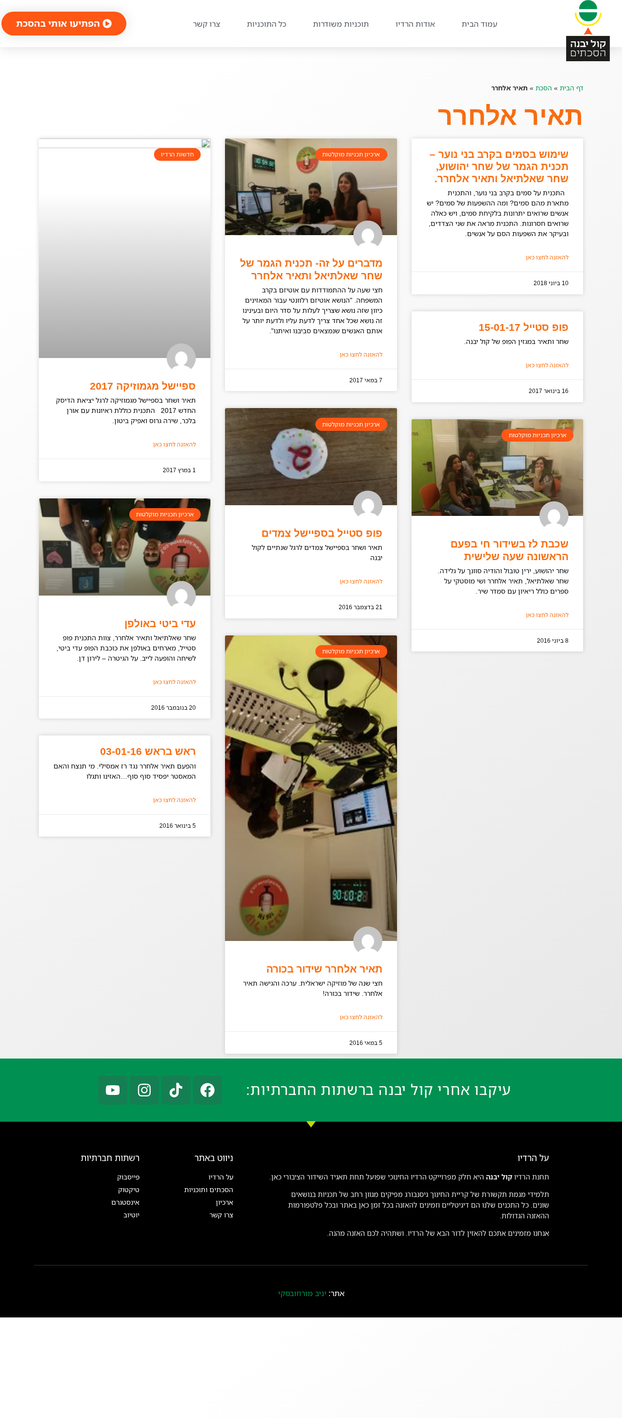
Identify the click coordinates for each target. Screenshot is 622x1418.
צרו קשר (206, 23)
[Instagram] (144, 1090)
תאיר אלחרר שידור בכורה (324, 968)
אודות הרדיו (415, 23)
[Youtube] (112, 1090)
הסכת (544, 87)
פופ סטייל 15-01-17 (524, 327)
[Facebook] (207, 1090)
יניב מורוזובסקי (302, 1293)
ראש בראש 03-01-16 (148, 751)
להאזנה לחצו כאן (547, 257)
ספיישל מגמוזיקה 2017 (143, 386)
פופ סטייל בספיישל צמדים (321, 533)
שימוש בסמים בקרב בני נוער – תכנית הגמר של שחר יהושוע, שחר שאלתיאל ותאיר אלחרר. (499, 166)
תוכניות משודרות (341, 23)
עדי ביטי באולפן (160, 623)
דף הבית (571, 87)
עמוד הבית (479, 23)
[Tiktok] (175, 1090)
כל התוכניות (266, 23)
